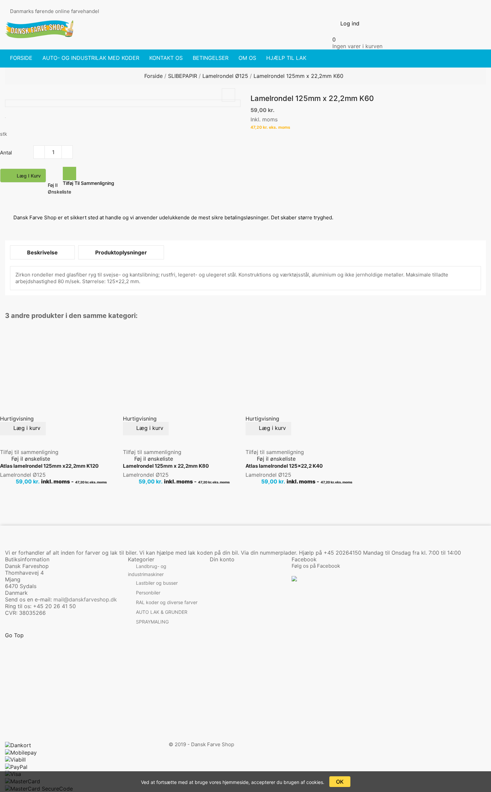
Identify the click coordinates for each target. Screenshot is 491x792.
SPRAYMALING (152, 622)
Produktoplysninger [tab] (121, 252)
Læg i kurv (23, 176)
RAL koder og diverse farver (166, 602)
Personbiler (148, 593)
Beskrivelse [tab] (42, 252)
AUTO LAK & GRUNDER (161, 612)
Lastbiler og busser (157, 583)
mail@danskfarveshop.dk (85, 599)
